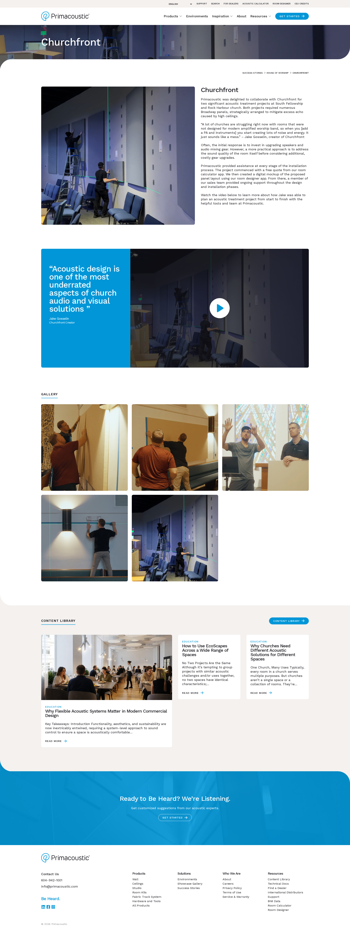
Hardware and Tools (146, 901)
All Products (141, 905)
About (241, 16)
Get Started (289, 16)
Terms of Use (232, 892)
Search (215, 3)
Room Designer (282, 3)
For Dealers (231, 3)
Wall (135, 879)
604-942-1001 (51, 880)
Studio (136, 888)
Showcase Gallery (190, 883)
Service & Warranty (236, 896)
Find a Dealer (277, 888)
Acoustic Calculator (255, 3)
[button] (173, 16)
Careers (228, 883)
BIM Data (274, 901)
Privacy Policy (232, 888)
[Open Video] (219, 308)
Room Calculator (279, 905)
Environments (197, 16)
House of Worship (278, 73)
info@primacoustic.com (59, 886)
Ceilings (137, 883)
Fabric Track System (146, 896)
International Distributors (285, 892)
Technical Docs (278, 883)
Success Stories (252, 73)
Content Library (286, 620)
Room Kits (139, 892)
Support (202, 3)
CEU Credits (302, 3)
